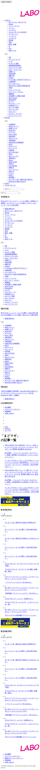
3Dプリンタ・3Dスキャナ (14, 211)
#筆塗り (11, 164)
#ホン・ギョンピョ (15, 69)
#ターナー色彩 (14, 107)
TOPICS (7, 20)
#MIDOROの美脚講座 (16, 142)
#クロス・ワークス (15, 114)
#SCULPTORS (13, 152)
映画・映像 (8, 233)
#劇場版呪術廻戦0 (15, 65)
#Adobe (11, 78)
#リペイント (13, 148)
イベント (8, 216)
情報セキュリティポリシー (14, 758)
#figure (11, 160)
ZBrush (7, 213)
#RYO (11, 144)
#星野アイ (12, 72)
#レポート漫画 (14, 63)
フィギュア (8, 225)
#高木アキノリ (14, 126)
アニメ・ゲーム (10, 214)
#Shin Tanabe (13, 162)
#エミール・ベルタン (16, 92)
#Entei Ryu (12, 130)
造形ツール (8, 239)
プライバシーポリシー (12, 409)
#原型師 (11, 150)
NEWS (7, 183)
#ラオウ (11, 173)
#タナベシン (13, 146)
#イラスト (12, 132)
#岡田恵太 (12, 158)
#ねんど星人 (13, 134)
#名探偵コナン (14, 105)
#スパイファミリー (15, 116)
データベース (9, 223)
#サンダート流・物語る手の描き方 (21, 179)
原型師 (7, 229)
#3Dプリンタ (13, 138)
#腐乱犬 (11, 167)
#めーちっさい (14, 156)
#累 (10, 57)
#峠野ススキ (13, 128)
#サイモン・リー (14, 103)
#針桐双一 (12, 177)
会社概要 (8, 407)
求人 (6, 237)
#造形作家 (12, 74)
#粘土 (10, 154)
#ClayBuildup (13, 166)
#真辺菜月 (12, 136)
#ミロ (10, 61)
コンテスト (8, 219)
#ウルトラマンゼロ (15, 67)
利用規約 (8, 411)
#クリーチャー (14, 169)
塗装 (6, 231)
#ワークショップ (14, 59)
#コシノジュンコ (14, 90)
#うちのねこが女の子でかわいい (20, 79)
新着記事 (9, 209)
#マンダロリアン (14, 83)
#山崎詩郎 (12, 81)
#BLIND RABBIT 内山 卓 (17, 181)
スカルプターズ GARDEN (14, 221)
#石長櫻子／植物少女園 (17, 96)
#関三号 (11, 171)
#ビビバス (12, 111)
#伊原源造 (12, 140)
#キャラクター (14, 109)
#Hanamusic (12, 99)
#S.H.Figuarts (13, 98)
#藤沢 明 (11, 76)
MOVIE (7, 117)
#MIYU (11, 175)
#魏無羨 (11, 94)
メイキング (8, 227)
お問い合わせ (9, 413)
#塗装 (10, 88)
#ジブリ (11, 101)
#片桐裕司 (12, 124)
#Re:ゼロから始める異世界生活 (19, 86)
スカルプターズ (10, 185)
